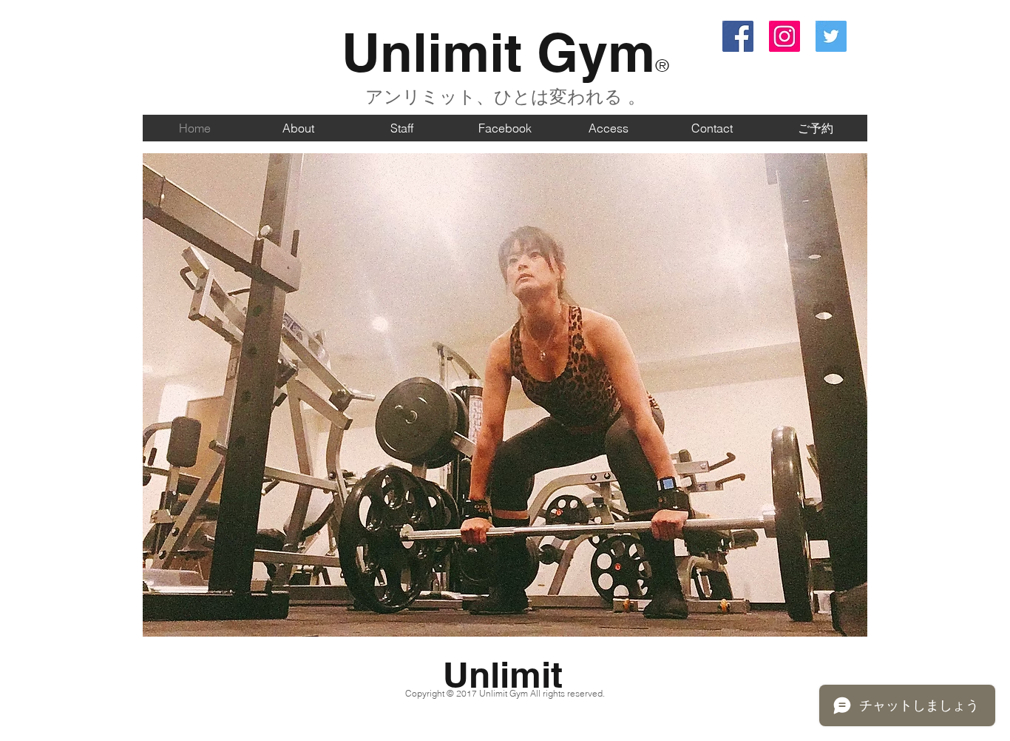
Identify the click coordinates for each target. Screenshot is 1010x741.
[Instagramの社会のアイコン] (784, 36)
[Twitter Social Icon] (831, 36)
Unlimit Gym (498, 52)
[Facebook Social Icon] (737, 36)
